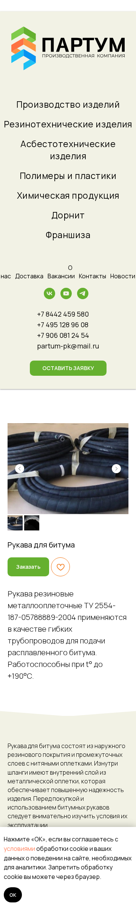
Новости (122, 276)
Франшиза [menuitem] (68, 235)
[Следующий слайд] (116, 468)
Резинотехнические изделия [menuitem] (68, 124)
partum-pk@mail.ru (68, 345)
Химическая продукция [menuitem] (68, 195)
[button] (68, 368)
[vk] (49, 297)
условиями (19, 848)
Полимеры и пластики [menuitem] (68, 175)
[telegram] (82, 297)
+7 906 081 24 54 (63, 335)
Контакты (92, 276)
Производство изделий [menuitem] (68, 104)
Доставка (29, 276)
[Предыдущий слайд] (19, 468)
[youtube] (66, 297)
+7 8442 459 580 (63, 313)
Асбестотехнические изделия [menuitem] (68, 150)
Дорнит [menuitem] (68, 215)
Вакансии (61, 276)
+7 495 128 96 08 (62, 324)
